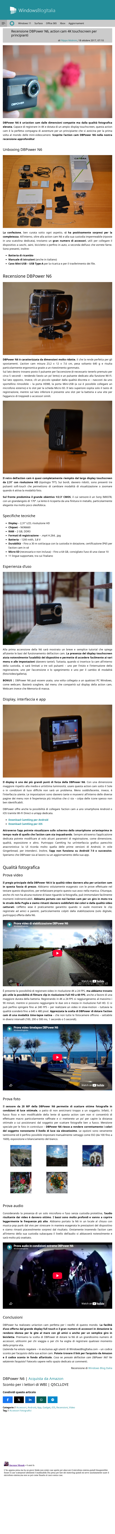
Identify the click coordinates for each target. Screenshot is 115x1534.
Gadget (46, 1407)
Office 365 (51, 23)
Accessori (21, 1407)
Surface (38, 23)
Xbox (62, 23)
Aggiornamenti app (79, 23)
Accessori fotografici (20, 1410)
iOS (53, 1407)
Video (72, 1407)
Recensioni (62, 1407)
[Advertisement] (57, 1434)
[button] (3, 23)
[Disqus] (57, 1495)
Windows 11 (24, 23)
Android (32, 1407)
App (39, 1407)
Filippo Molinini (69, 40)
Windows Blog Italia (100, 1368)
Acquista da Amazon (45, 1378)
